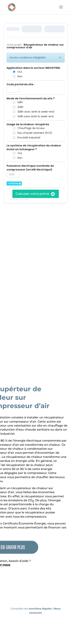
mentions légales (40, 608)
